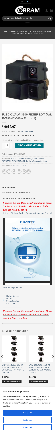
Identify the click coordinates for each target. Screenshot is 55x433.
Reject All (27, 427)
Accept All (27, 413)
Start (6, 31)
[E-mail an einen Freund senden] (19, 171)
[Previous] (2, 361)
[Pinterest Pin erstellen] (23, 171)
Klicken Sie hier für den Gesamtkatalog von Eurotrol (27, 213)
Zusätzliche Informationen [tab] (16, 193)
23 (14, 165)
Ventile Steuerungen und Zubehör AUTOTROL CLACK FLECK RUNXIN (31, 32)
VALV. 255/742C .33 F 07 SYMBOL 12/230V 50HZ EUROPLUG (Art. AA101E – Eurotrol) (40, 368)
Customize (27, 420)
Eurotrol (14, 158)
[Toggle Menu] (27, 24)
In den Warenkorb (29, 145)
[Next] (52, 361)
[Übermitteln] (49, 18)
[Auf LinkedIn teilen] (28, 171)
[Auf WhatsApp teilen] (4, 171)
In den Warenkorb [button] (12, 381)
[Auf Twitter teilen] (14, 171)
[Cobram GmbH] (27, 10)
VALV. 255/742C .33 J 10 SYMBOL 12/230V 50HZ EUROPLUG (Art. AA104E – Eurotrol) (13, 368)
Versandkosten (27, 131)
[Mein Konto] (46, 10)
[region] (27, 410)
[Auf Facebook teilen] (9, 171)
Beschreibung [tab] (9, 187)
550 (17, 165)
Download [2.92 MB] (12, 287)
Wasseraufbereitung (19, 31)
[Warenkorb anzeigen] (51, 10)
